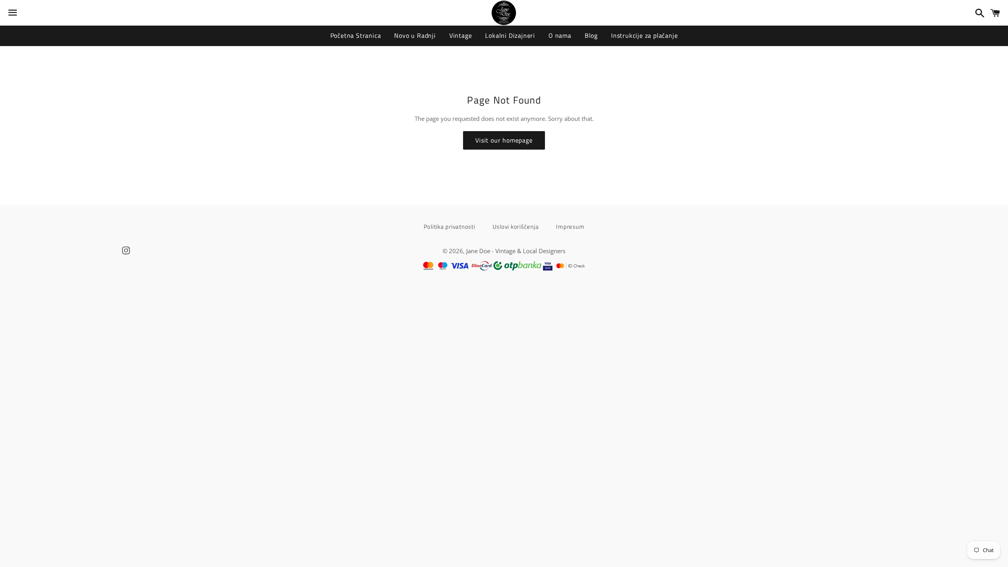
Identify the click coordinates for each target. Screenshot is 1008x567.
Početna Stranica (355, 35)
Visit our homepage (503, 140)
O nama (559, 35)
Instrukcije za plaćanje (644, 35)
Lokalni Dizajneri (510, 35)
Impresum (570, 226)
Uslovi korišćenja (516, 226)
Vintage (460, 35)
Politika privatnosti (449, 226)
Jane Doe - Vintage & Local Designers (515, 251)
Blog (591, 35)
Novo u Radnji (414, 35)
